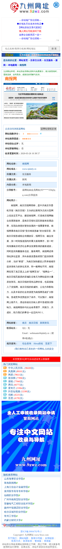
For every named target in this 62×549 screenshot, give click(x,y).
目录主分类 (35, 60)
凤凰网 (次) (17, 371)
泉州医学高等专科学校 (16, 491)
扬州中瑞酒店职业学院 (16, 507)
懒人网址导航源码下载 (30, 31)
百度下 (48, 343)
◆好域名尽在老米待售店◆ (30, 24)
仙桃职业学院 (11, 495)
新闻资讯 (44, 323)
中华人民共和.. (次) (21, 368)
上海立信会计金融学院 (16, 487)
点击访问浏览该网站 (15, 129)
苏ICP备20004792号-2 (31, 531)
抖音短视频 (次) (19, 391)
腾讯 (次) (15, 384)
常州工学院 (10, 516)
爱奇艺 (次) (17, 388)
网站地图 (23, 538)
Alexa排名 (38, 343)
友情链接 (49, 538)
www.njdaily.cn (29, 169)
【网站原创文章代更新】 (30, 27)
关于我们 (12, 538)
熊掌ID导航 (36, 538)
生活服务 (48, 60)
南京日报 (33, 323)
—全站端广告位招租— (30, 20)
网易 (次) (15, 374)
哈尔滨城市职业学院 (15, 512)
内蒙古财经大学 (12, 520)
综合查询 (26, 343)
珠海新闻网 (10, 483)
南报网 (25, 164)
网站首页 (23, 60)
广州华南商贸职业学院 (16, 499)
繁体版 (38, 541)
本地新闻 (12, 65)
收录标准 (27, 541)
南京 (24, 323)
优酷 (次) (15, 395)
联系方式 (15, 541)
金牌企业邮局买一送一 (30, 35)
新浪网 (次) (17, 378)
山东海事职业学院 (13, 478)
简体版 (47, 541)
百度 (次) (15, 398)
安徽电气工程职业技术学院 (18, 503)
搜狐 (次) (15, 381)
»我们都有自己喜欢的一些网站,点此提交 (34, 349)
